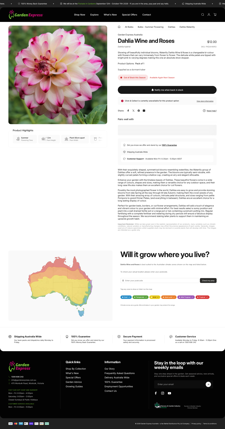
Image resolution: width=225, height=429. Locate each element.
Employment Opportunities (119, 386)
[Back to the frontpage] (119, 27)
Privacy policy (196, 424)
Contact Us (111, 390)
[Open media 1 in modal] (57, 75)
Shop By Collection (76, 368)
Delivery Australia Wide (117, 377)
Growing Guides (74, 386)
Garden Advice (74, 382)
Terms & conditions (210, 424)
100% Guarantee (113, 382)
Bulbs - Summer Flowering (151, 27)
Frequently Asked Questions (120, 373)
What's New (72, 373)
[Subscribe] (208, 384)
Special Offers (73, 377)
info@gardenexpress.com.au (23, 380)
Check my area (208, 281)
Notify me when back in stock (169, 90)
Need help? (212, 111)
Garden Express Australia (130, 34)
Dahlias (171, 27)
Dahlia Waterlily (187, 27)
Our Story (110, 368)
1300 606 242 (17, 377)
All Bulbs (129, 27)
